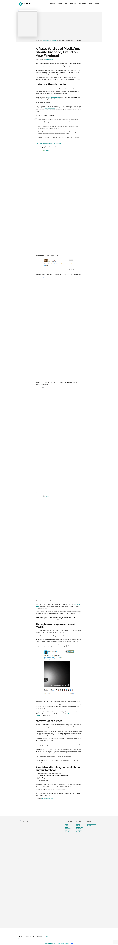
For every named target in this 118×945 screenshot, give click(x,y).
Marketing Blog (79, 827)
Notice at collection (50, 943)
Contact (67, 831)
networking (55, 799)
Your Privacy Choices (63, 943)
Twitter (72, 799)
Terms (66, 827)
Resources (78, 828)
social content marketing (53, 97)
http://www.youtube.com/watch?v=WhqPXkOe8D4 (49, 143)
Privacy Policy (68, 828)
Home (66, 824)
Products (78, 825)
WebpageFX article (50, 108)
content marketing (47, 799)
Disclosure (67, 830)
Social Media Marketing (64, 799)
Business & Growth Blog (47, 798)
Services (78, 824)
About (66, 825)
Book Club (78, 831)
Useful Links (79, 830)
